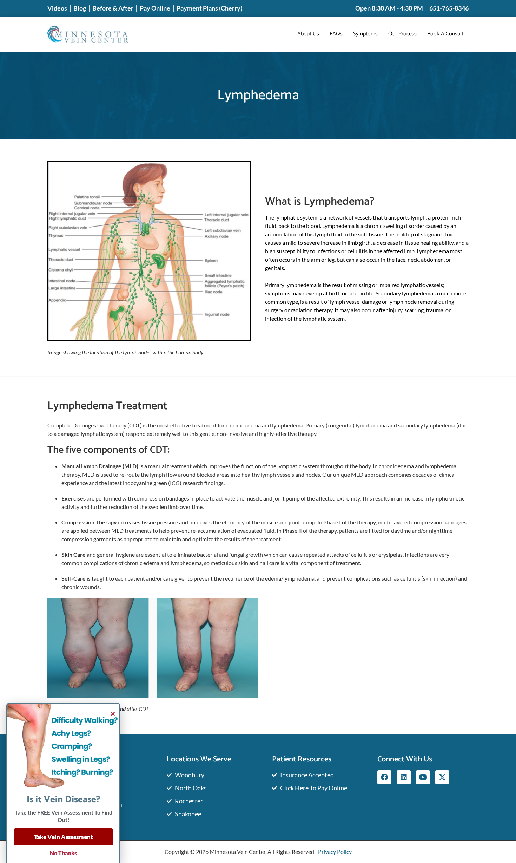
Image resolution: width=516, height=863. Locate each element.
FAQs (336, 34)
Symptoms (365, 34)
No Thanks (63, 853)
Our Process (402, 34)
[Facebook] (384, 777)
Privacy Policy (335, 851)
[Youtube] (423, 777)
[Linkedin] (404, 777)
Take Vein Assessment (63, 837)
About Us (308, 34)
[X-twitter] (442, 777)
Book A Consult (445, 34)
